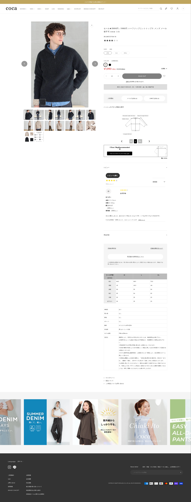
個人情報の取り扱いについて (34, 486)
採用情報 (10, 486)
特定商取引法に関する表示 (33, 490)
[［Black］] (110, 65)
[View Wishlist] (173, 8)
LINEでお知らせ (154, 98)
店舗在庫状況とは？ (157, 248)
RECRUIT (101, 9)
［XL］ (125, 53)
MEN (31, 9)
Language (12, 461)
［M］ (108, 53)
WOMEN (23, 9)
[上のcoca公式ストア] (14, 468)
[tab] (28, 115)
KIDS (39, 9)
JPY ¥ (20, 461)
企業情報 (28, 475)
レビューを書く (112, 175)
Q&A (68, 9)
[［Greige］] (105, 65)
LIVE (53, 9)
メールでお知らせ (132, 98)
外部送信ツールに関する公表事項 (35, 494)
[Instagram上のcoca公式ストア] (9, 468)
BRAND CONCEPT (90, 9)
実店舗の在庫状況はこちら (135, 257)
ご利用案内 (11, 475)
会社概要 (28, 479)
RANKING (61, 9)
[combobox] (135, 141)
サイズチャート (110, 378)
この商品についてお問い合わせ (115, 383)
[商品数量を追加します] (106, 76)
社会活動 (28, 482)
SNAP (47, 9)
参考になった (141, 220)
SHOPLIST (77, 9)
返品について (109, 380)
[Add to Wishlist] (164, 76)
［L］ (116, 53)
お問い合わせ (11, 482)
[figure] (122, 141)
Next (95, 64)
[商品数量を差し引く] (118, 76)
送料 (127, 81)
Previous (24, 64)
